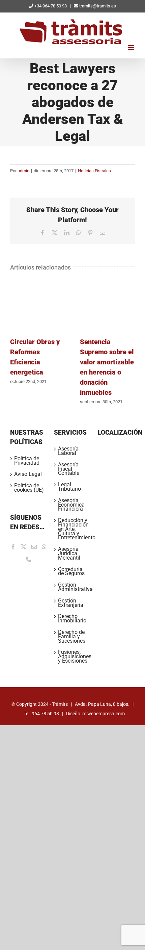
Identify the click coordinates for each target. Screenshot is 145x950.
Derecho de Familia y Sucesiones (71, 636)
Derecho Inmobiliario (72, 618)
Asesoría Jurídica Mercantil (69, 553)
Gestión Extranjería (70, 603)
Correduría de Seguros (71, 571)
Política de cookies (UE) (29, 488)
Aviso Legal (28, 474)
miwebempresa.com (103, 713)
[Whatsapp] (44, 546)
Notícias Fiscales (94, 170)
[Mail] (34, 546)
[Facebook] (13, 546)
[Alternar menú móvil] (131, 47)
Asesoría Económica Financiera (71, 504)
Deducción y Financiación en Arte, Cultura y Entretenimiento (73, 529)
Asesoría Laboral (68, 451)
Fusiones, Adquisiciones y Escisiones (73, 656)
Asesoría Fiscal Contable (68, 469)
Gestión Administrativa (73, 587)
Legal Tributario (69, 487)
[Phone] (28, 559)
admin (23, 170)
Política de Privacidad (26, 461)
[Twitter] (23, 546)
